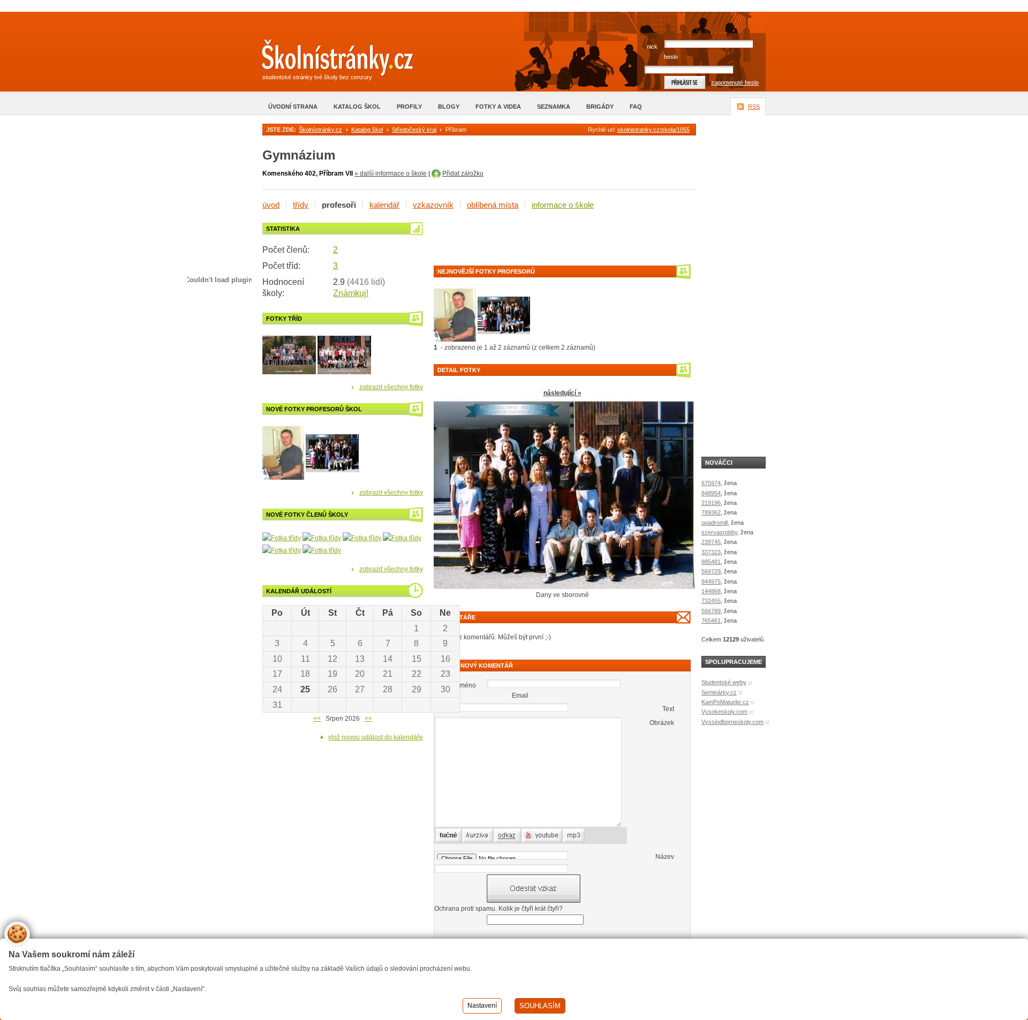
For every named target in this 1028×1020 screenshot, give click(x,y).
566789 (711, 611)
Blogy (448, 106)
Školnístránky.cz (320, 129)
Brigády (600, 106)
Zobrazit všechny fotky (391, 387)
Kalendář (384, 204)
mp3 (569, 835)
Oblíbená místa (492, 204)
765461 (711, 620)
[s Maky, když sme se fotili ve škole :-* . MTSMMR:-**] (281, 537)
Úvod (270, 204)
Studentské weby (723, 682)
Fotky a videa (498, 106)
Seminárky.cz (719, 692)
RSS (754, 106)
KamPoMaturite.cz (725, 702)
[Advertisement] (559, 239)
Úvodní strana (293, 106)
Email (520, 695)
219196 (711, 503)
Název (664, 856)
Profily (409, 106)
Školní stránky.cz (329, 60)
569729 (711, 571)
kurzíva (472, 835)
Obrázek (661, 723)
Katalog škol (357, 106)
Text (668, 709)
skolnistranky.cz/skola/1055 (653, 129)
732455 (711, 601)
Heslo (671, 57)
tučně (444, 835)
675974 (711, 483)
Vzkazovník (433, 204)
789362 (711, 512)
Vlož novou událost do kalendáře (375, 737)
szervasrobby (719, 532)
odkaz (502, 835)
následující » (562, 393)
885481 (711, 561)
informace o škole (563, 204)
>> (368, 718)
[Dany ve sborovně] (455, 314)
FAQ (636, 106)
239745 (711, 542)
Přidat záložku (462, 173)
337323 (711, 552)
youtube (533, 835)
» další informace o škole (390, 173)
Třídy (300, 204)
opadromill (714, 522)
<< (317, 718)
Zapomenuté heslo (735, 82)
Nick (652, 46)
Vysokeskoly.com (724, 711)
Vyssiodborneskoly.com (732, 722)
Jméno (466, 685)
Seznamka (553, 106)
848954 (711, 493)
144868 (711, 591)
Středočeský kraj (414, 129)
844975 (711, 581)
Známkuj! (350, 293)
